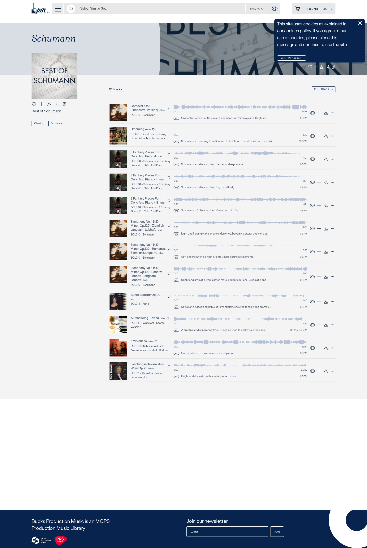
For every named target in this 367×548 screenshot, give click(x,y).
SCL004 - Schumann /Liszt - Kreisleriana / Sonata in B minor (149, 348)
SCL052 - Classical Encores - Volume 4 (148, 325)
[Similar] (274, 8)
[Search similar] (312, 112)
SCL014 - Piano (140, 304)
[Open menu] (57, 8)
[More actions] (332, 112)
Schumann (57, 124)
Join (277, 532)
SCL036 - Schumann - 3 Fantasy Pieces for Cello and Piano (150, 163)
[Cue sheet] (333, 66)
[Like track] (310, 66)
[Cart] (297, 8)
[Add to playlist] (315, 66)
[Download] (321, 66)
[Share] (327, 66)
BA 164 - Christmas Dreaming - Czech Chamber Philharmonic (149, 136)
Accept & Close (291, 58)
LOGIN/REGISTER (319, 9)
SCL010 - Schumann (143, 115)
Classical (39, 124)
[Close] (360, 23)
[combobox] (257, 8)
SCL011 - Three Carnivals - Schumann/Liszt (147, 375)
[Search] (71, 8)
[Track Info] (176, 118)
